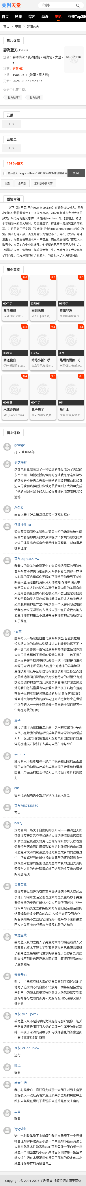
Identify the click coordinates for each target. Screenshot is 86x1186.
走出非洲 (66, 310)
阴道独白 (10, 360)
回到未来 (38, 310)
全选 (7, 183)
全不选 (22, 183)
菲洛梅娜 (10, 310)
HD (11, 124)
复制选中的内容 (43, 183)
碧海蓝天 (33, 26)
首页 (5, 16)
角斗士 (64, 409)
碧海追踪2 (14, 97)
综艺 (31, 16)
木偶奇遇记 (11, 409)
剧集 (18, 16)
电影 (58, 16)
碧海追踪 (35, 97)
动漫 (45, 16)
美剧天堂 (46, 1181)
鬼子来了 (38, 409)
